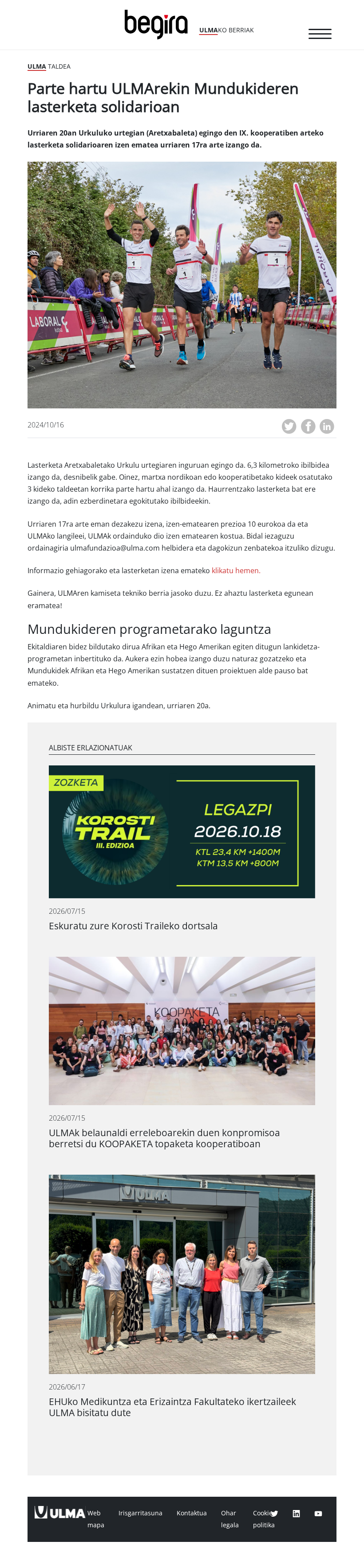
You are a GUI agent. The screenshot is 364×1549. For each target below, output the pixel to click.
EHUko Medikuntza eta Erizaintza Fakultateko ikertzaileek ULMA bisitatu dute (172, 1407)
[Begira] (159, 23)
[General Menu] (320, 35)
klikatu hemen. (236, 571)
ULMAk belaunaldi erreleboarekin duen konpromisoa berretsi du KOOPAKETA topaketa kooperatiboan (164, 1138)
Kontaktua (192, 1513)
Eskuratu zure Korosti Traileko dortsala (133, 926)
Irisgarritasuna (140, 1513)
